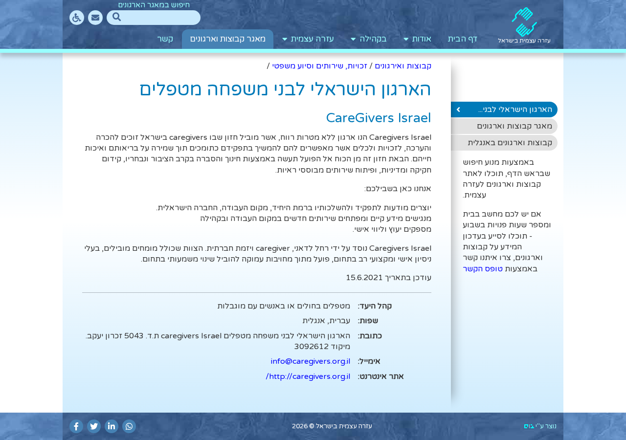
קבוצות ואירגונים (403, 66)
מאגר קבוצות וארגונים (228, 39)
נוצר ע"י (545, 426)
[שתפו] (129, 426)
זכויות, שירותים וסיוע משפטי (319, 66)
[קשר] (95, 17)
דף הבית (462, 39)
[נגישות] (76, 17)
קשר (165, 39)
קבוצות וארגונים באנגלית (510, 143)
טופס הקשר (483, 269)
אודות (419, 39)
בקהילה (371, 39)
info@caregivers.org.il (310, 361)
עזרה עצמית (310, 39)
